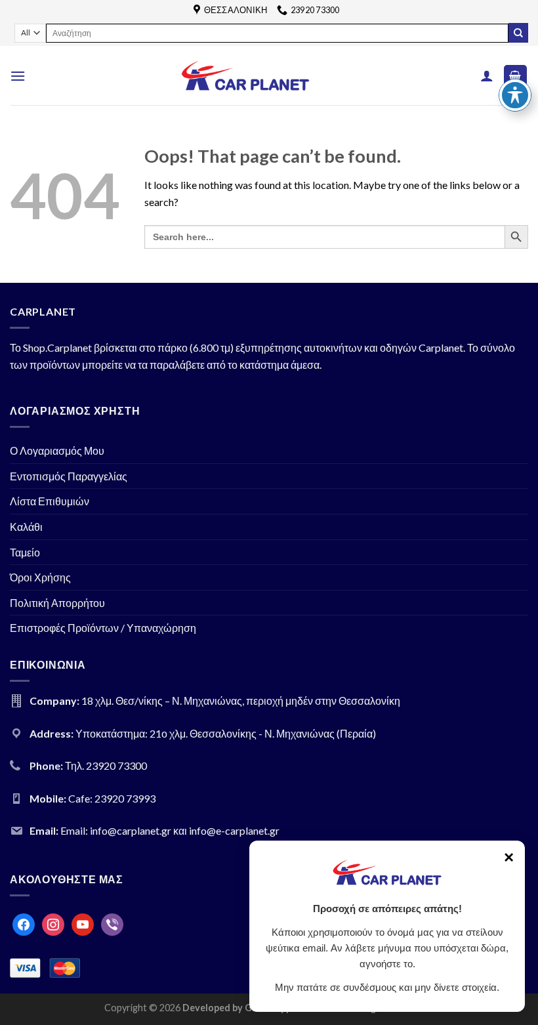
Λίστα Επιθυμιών (49, 501)
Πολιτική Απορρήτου (57, 602)
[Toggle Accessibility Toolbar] (515, 95)
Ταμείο (25, 552)
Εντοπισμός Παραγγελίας (68, 476)
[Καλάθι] (516, 76)
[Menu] (18, 76)
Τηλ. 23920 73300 (106, 765)
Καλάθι (26, 526)
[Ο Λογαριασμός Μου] (486, 75)
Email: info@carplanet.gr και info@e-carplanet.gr (169, 830)
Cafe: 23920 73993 (111, 798)
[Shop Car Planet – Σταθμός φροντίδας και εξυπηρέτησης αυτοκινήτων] (245, 76)
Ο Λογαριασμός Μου (57, 450)
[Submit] (518, 33)
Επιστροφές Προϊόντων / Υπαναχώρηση (103, 627)
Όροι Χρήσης (40, 577)
